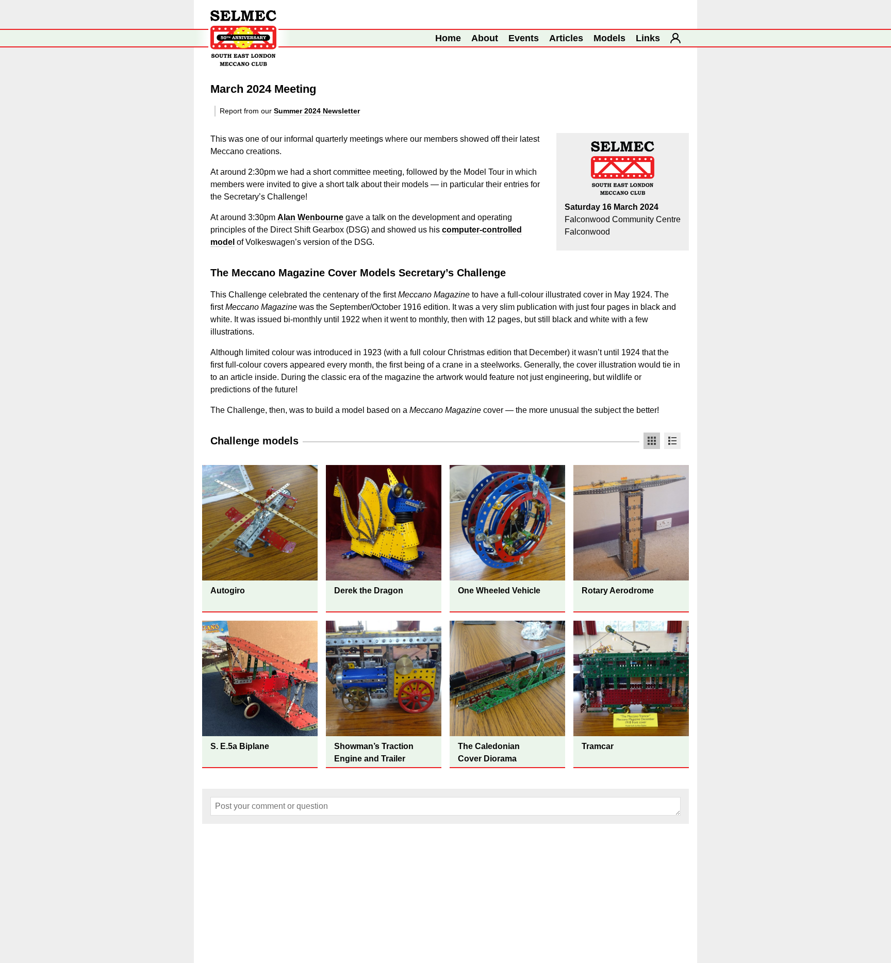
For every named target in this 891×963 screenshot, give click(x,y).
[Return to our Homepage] (243, 38)
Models (609, 38)
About (484, 38)
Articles (566, 38)
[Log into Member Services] (675, 38)
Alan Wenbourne (310, 217)
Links (648, 38)
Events (523, 38)
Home (448, 38)
